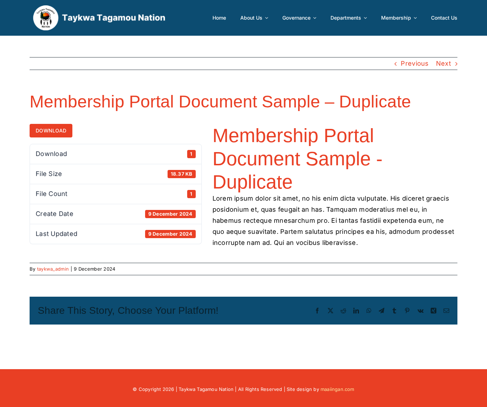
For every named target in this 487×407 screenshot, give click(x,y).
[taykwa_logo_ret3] (99, 8)
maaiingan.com (337, 389)
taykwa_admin (53, 269)
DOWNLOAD (51, 130)
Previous (415, 63)
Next (443, 63)
